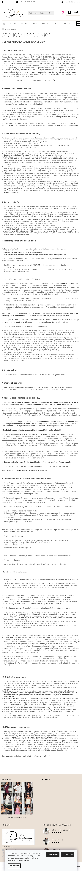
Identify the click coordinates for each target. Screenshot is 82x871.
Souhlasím (68, 855)
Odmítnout (53, 855)
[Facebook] (3, 2)
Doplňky (45, 24)
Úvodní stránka (4, 24)
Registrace (76, 2)
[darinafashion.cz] (16, 13)
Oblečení (24, 24)
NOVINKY (13, 24)
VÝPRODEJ (68, 24)
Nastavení (14, 866)
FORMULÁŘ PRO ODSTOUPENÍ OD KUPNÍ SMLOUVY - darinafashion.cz (24, 470)
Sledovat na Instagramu (18, 817)
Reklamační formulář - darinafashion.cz (14, 572)
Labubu (56, 24)
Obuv (35, 24)
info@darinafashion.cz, (50, 61)
